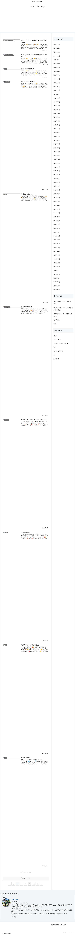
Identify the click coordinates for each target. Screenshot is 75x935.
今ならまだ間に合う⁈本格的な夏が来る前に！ (63, 309)
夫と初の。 (57, 320)
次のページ (26, 878)
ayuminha (15, 899)
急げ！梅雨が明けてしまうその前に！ (63, 303)
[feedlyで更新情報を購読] (12, 917)
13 (37, 884)
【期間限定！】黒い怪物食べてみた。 (63, 315)
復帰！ (56, 324)
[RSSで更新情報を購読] (15, 917)
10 (25, 884)
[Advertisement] (37, 21)
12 (33, 884)
